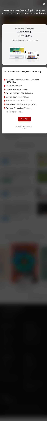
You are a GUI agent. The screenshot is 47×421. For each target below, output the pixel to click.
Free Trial (24, 119)
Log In (24, 128)
